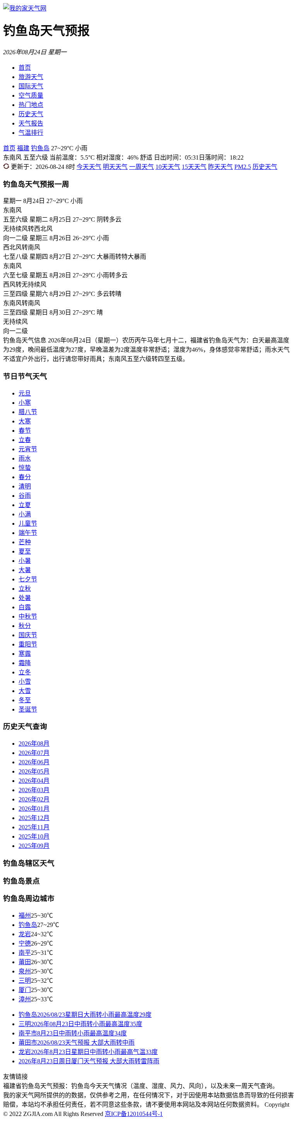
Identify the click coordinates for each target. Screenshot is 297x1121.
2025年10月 (34, 836)
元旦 (25, 393)
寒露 (25, 653)
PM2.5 (242, 166)
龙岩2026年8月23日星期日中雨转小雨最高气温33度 (88, 1052)
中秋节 (28, 616)
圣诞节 (28, 709)
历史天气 (31, 114)
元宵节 (28, 449)
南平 (25, 952)
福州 (25, 915)
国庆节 (28, 635)
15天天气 (194, 166)
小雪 (25, 681)
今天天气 (89, 166)
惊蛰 (25, 467)
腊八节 (28, 412)
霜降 (25, 663)
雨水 (25, 458)
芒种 (25, 542)
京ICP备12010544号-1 (134, 1114)
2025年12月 (34, 818)
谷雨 (25, 495)
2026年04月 (34, 780)
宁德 (25, 943)
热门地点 (31, 104)
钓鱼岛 (40, 148)
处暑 (25, 598)
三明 (25, 980)
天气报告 (31, 123)
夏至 (25, 551)
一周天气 (141, 166)
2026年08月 (34, 743)
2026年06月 (34, 762)
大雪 (25, 691)
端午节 (28, 533)
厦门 (25, 990)
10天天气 (167, 166)
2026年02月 (34, 799)
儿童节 (28, 523)
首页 (25, 67)
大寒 (25, 421)
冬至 (25, 700)
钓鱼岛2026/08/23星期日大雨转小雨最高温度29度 (85, 1014)
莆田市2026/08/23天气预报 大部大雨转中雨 (77, 1042)
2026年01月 (34, 808)
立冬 (25, 672)
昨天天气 (220, 166)
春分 (25, 477)
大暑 (25, 570)
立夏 (25, 505)
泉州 (25, 971)
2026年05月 (34, 771)
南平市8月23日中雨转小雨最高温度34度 (73, 1033)
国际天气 (31, 86)
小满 (25, 514)
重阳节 (28, 644)
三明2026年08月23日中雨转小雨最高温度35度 (80, 1024)
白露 (25, 607)
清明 (25, 486)
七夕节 (28, 579)
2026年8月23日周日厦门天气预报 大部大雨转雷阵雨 (89, 1061)
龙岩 (25, 934)
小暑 (25, 560)
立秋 (25, 588)
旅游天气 (31, 77)
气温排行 (31, 132)
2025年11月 (34, 827)
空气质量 (31, 95)
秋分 (25, 625)
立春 (25, 440)
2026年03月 (34, 790)
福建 (23, 148)
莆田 (25, 962)
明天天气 (115, 166)
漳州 (25, 999)
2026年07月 (34, 753)
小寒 (25, 402)
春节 (25, 430)
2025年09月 (34, 845)
